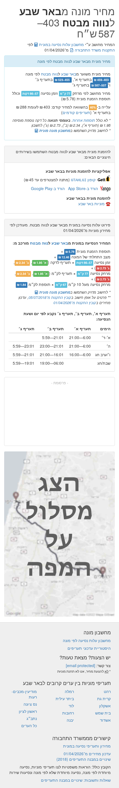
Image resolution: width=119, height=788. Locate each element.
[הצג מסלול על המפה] (59, 534)
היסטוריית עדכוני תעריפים (89, 648)
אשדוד (105, 720)
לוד (71, 705)
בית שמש (103, 713)
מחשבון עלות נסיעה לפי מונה (87, 640)
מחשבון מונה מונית (54, 130)
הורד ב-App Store (83, 188)
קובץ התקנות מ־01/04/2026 (74, 302)
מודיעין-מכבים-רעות (24, 694)
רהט (107, 691)
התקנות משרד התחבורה (94, 50)
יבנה (70, 720)
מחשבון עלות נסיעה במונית (61, 44)
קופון (83, 179)
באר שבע (68, 74)
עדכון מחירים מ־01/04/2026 (87, 753)
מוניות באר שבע (91, 203)
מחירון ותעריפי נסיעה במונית (87, 746)
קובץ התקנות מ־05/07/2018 (50, 297)
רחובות (68, 713)
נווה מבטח (49, 74)
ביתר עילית (65, 698)
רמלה (69, 691)
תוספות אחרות (84, 120)
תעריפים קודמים (76, 112)
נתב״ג (32, 718)
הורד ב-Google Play (48, 188)
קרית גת (104, 698)
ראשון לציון (28, 711)
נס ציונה (30, 704)
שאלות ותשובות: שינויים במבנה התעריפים (76, 780)
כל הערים (29, 725)
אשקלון (105, 705)
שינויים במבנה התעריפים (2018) (83, 759)
